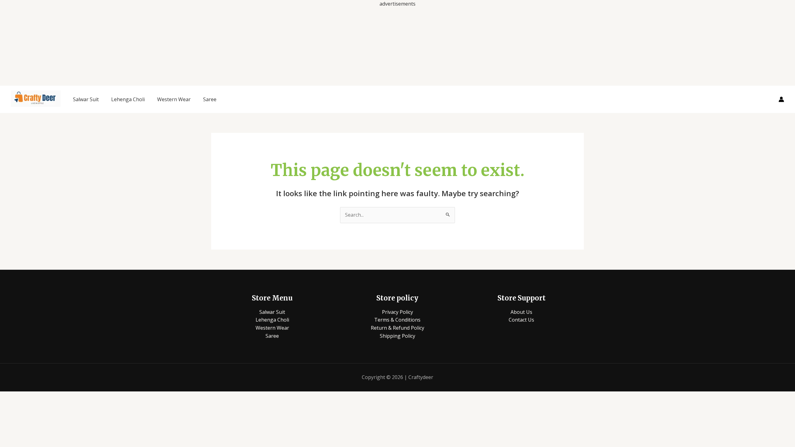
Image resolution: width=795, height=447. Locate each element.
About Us (521, 312)
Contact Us (521, 319)
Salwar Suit (86, 99)
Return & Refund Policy (397, 327)
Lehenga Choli (128, 99)
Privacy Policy (397, 312)
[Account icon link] (781, 99)
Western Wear (174, 99)
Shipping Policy (397, 335)
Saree (209, 99)
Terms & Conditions (397, 319)
